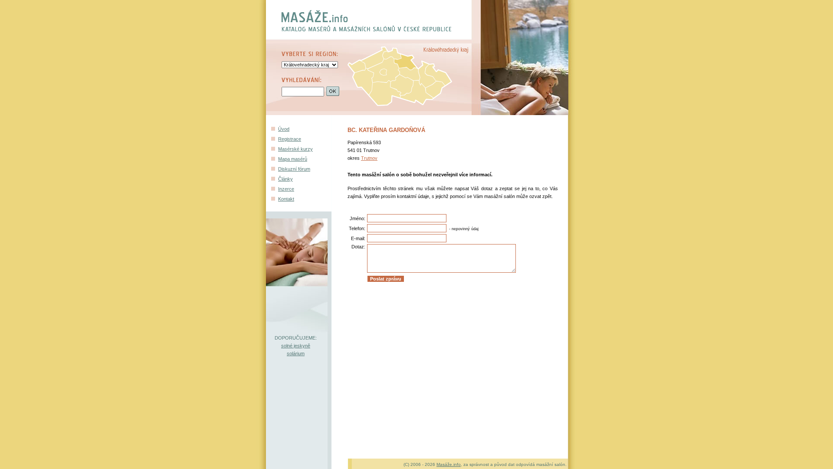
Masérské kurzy (295, 149)
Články (285, 179)
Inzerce (286, 189)
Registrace (289, 139)
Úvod (283, 129)
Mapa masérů (292, 159)
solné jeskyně (295, 345)
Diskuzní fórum (294, 169)
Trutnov (369, 158)
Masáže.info (448, 464)
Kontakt (286, 198)
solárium (296, 353)
